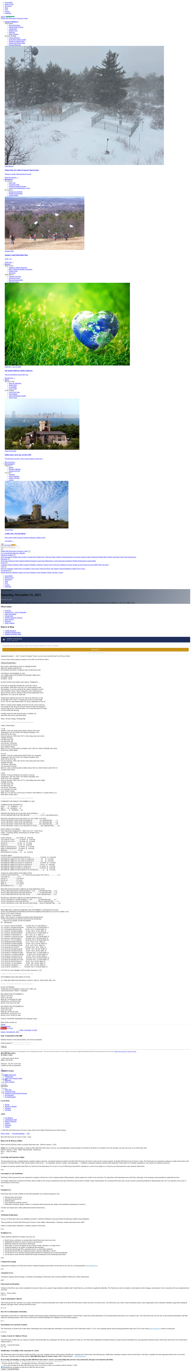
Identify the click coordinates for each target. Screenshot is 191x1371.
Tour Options (13, 394)
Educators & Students (15, 192)
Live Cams (7, 545)
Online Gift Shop (14, 478)
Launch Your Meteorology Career (19, 188)
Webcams (12, 32)
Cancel (4, 1369)
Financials (8, 13)
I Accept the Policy (13, 1369)
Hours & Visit (9, 4)
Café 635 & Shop (14, 392)
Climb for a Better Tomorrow (18, 267)
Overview (8, 610)
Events (8, 264)
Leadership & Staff (11, 1119)
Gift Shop (8, 1110)
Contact (7, 11)
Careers (11, 480)
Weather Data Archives (16, 27)
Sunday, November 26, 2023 (10, 1032)
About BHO (9, 2)
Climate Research (14, 38)
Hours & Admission (15, 383)
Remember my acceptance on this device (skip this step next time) (23, 1367)
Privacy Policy (5, 1133)
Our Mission (9, 1118)
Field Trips (12, 183)
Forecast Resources (15, 45)
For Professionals (10, 1097)
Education (9, 179)
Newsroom (8, 6)
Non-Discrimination (18, 1133)
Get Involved (10, 464)
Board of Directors (11, 1121)
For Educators (9, 1095)
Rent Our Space (14, 282)
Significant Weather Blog (17, 41)
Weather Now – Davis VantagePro (15, 612)
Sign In (3, 16)
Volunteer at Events (15, 276)
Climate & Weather (11, 22)
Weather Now (13, 30)
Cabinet (7, 1123)
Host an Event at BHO (16, 280)
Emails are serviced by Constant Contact (125, 1051)
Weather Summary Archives (13, 617)
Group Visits (13, 389)
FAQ (6, 9)
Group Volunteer (14, 476)
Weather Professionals (16, 193)
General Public (13, 195)
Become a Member (10, 16)
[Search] (2, 544)
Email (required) (6, 1043)
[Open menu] (16, 545)
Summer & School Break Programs (16, 1093)
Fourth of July (13, 271)
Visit (7, 380)
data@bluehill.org (91, 1265)
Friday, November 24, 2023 (28, 1030)
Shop (6, 8)
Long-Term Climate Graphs (17, 39)
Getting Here (13, 385)
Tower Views (13, 397)
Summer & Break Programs (17, 186)
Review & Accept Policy (8, 663)
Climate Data (13, 29)
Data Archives (9, 619)
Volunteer (12, 474)
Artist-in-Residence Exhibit (17, 396)
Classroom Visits (14, 184)
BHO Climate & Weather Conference (20, 269)
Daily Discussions (14, 25)
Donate (11, 467)
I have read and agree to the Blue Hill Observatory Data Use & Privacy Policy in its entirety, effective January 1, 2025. (40, 1365)
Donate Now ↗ (95, 649)
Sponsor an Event (14, 278)
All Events (12, 273)
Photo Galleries (13, 34)
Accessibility (13, 387)
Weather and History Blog (17, 43)
